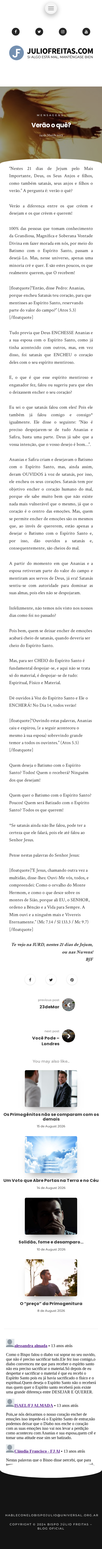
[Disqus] (51, 1402)
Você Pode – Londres (45, 1041)
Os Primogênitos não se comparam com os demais (51, 1116)
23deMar (49, 1007)
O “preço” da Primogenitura (51, 1304)
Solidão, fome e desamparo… (51, 1242)
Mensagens (50, 115)
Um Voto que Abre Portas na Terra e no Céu (51, 1180)
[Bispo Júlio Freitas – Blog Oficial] (51, 68)
